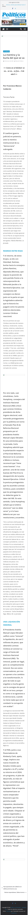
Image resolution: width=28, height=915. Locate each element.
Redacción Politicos (19, 61)
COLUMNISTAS (6, 51)
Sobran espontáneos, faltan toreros (14, 892)
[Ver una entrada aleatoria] (24, 29)
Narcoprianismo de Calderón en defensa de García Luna (12, 888)
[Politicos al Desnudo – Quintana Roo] (3, 29)
